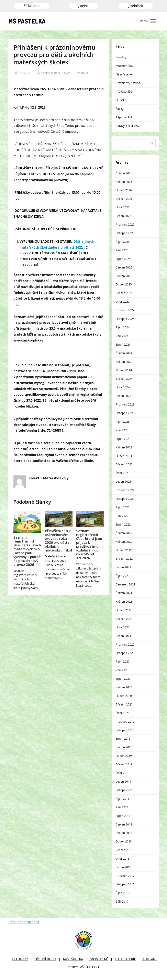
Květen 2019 (124, 747)
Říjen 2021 (123, 576)
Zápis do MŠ (124, 117)
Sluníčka (121, 100)
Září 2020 (122, 670)
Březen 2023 (124, 464)
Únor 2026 (123, 207)
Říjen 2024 (123, 327)
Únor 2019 (123, 773)
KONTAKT (149, 959)
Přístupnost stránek (23, 922)
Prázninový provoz (128, 83)
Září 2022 (122, 516)
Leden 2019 (123, 781)
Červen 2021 (124, 593)
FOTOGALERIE (125, 959)
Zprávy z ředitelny (127, 126)
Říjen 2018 (123, 799)
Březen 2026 (124, 199)
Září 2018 (122, 807)
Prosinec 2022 (125, 490)
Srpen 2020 (123, 679)
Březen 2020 (124, 704)
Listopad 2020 (125, 653)
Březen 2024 (124, 379)
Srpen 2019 (123, 738)
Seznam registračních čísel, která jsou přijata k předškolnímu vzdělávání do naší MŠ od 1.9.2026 (89, 544)
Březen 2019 (124, 764)
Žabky (119, 109)
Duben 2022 (124, 550)
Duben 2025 (124, 284)
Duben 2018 (124, 841)
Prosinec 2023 (125, 404)
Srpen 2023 (123, 439)
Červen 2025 (124, 267)
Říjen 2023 (123, 421)
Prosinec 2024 (125, 310)
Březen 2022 (124, 558)
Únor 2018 (123, 858)
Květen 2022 (124, 542)
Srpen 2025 (123, 259)
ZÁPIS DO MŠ (98, 959)
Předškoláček (124, 91)
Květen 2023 (124, 447)
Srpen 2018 (123, 816)
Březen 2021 (124, 619)
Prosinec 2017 (125, 876)
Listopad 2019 (125, 730)
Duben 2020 (124, 696)
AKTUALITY (20, 959)
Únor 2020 (123, 713)
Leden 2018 (123, 867)
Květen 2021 (124, 601)
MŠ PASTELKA (27, 21)
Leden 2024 (123, 396)
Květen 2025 (124, 276)
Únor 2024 (123, 387)
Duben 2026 (124, 190)
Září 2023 (122, 430)
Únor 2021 (123, 627)
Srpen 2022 (123, 524)
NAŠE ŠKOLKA (73, 959)
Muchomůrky (124, 66)
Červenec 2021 (125, 584)
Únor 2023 (123, 473)
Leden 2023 (123, 481)
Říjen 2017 (123, 893)
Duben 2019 (124, 756)
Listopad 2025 (125, 233)
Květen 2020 (124, 687)
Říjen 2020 (123, 661)
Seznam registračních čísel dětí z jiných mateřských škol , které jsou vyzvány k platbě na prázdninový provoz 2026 (27, 551)
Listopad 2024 (125, 319)
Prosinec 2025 (125, 224)
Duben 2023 (124, 456)
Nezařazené (124, 74)
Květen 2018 (124, 833)
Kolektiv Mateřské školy (55, 73)
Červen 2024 (124, 353)
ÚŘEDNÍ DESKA (45, 959)
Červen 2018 (124, 824)
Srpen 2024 (123, 344)
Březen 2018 (124, 850)
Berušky (121, 57)
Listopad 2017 (125, 884)
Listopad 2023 (125, 413)
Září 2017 (122, 901)
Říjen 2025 (123, 242)
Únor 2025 (123, 301)
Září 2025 (122, 250)
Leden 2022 (123, 567)
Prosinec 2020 (125, 644)
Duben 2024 (124, 370)
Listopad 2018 (125, 790)
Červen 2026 (124, 173)
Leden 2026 (123, 216)
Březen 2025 (124, 293)
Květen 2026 (124, 182)
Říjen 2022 (123, 507)
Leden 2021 (123, 636)
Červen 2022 (124, 533)
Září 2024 (122, 336)
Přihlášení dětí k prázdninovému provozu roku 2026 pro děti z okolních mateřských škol (58, 540)
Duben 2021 (124, 610)
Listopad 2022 (125, 499)
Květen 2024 (124, 362)
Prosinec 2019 (125, 721)
